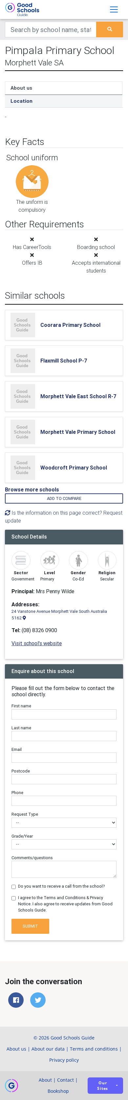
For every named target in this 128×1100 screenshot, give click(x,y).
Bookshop (58, 1091)
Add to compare (64, 498)
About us (21, 88)
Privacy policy (64, 1060)
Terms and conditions (94, 1049)
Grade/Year (22, 836)
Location (21, 101)
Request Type (24, 814)
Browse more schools (32, 489)
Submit (30, 926)
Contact (65, 1080)
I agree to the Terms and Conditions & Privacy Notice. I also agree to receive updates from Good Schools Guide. (65, 904)
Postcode (20, 771)
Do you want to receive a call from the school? (61, 886)
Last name (21, 728)
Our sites (102, 1085)
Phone (17, 792)
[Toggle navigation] (114, 9)
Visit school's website (36, 643)
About (45, 1080)
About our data (48, 1049)
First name (21, 706)
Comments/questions (32, 857)
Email (16, 749)
